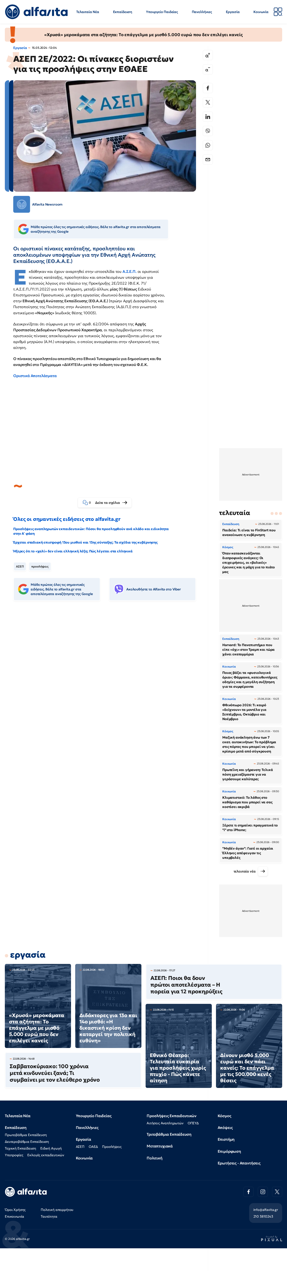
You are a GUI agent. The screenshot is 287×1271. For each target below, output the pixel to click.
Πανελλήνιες (202, 12)
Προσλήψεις (111, 1146)
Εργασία (233, 12)
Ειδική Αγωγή (51, 1148)
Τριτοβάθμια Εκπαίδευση (169, 1134)
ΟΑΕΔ (93, 1146)
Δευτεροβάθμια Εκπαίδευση (27, 1141)
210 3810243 (263, 1216)
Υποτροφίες (14, 1155)
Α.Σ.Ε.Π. (129, 271)
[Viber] (208, 131)
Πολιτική (154, 1158)
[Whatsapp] (208, 145)
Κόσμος (224, 1115)
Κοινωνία (261, 12)
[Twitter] (208, 102)
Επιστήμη (226, 1139)
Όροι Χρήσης (15, 1210)
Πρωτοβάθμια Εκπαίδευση (26, 1135)
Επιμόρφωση (229, 1151)
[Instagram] (263, 1192)
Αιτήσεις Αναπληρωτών (165, 1123)
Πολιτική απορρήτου (57, 1210)
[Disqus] (108, 668)
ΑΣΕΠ (20, 566)
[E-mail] (208, 159)
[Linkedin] (208, 116)
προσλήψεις (39, 566)
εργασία (28, 954)
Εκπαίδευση (122, 12)
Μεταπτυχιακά (160, 1146)
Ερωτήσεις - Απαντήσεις (239, 1163)
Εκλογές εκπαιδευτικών (45, 1155)
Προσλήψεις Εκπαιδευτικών (171, 1115)
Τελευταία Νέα (87, 12)
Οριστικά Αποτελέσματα (35, 375)
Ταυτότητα (49, 1216)
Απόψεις (225, 1127)
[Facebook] (208, 88)
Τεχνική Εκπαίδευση (20, 1148)
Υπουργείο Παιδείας (162, 12)
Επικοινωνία (14, 1216)
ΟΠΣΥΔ (193, 1123)
